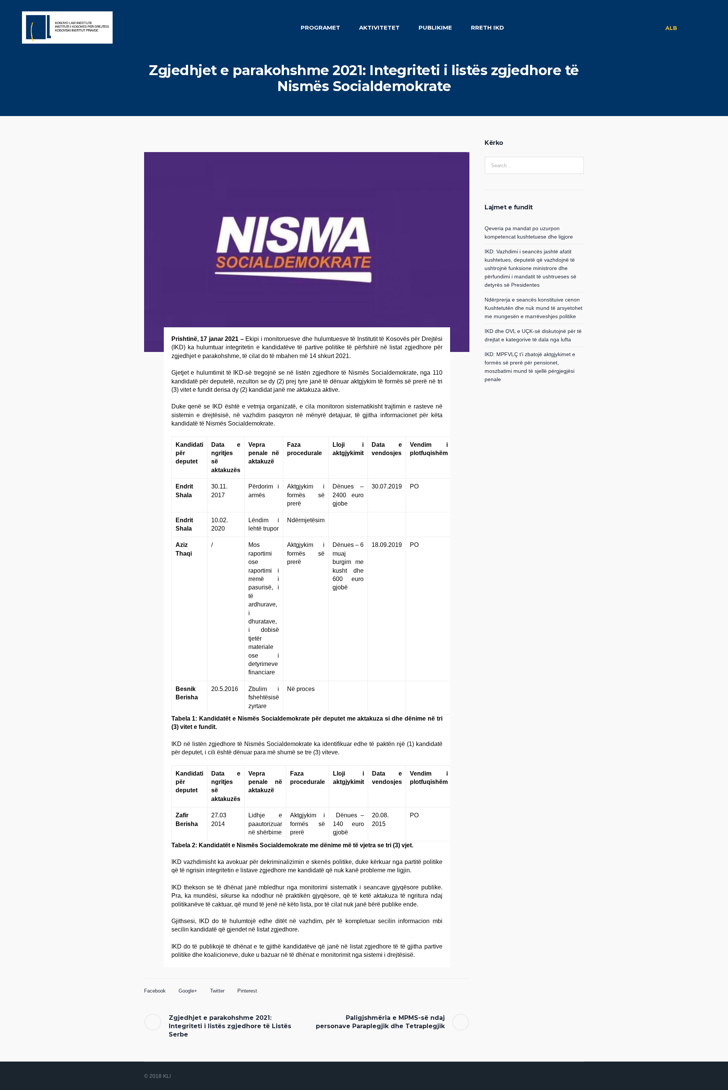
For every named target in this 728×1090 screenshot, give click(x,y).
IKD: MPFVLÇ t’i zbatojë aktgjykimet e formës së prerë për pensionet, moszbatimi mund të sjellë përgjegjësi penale (530, 366)
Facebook (155, 991)
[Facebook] (551, 1076)
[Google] (560, 1076)
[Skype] (578, 1076)
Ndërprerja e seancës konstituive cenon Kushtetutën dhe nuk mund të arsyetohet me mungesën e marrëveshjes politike (533, 308)
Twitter (217, 991)
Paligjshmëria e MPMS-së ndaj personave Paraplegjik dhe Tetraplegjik (380, 1022)
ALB (671, 28)
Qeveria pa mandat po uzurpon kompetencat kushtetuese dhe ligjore (529, 232)
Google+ (188, 991)
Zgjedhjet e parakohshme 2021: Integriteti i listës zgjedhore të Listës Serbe (230, 1026)
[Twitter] (569, 1076)
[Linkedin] (542, 1076)
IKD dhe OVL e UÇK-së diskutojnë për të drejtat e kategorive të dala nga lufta (533, 335)
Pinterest (247, 991)
